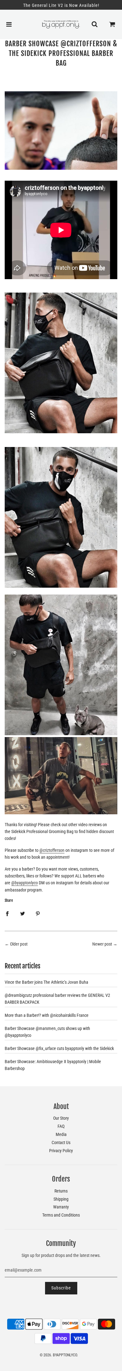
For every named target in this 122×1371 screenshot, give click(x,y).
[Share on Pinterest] (38, 913)
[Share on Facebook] (7, 913)
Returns (61, 1190)
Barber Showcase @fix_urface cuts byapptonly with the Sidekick (59, 1048)
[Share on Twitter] (22, 913)
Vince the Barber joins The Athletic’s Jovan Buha (46, 982)
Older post (19, 944)
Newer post (102, 944)
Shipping (61, 1199)
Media (61, 1134)
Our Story (61, 1118)
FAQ (61, 1126)
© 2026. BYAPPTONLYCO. (59, 1355)
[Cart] (112, 24)
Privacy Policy (61, 1150)
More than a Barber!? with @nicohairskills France (47, 1015)
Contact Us (61, 1142)
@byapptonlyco (24, 882)
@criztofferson (51, 850)
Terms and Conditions (61, 1215)
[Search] (94, 24)
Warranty (61, 1206)
